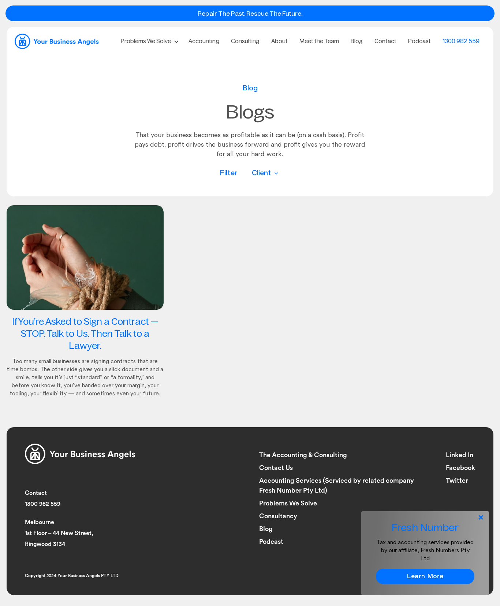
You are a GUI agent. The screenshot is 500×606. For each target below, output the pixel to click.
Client (262, 173)
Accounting (204, 41)
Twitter (457, 480)
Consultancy (278, 516)
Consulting (245, 41)
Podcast (419, 41)
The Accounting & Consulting (303, 455)
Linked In (459, 455)
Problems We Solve (146, 41)
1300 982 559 (461, 41)
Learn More (425, 577)
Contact (385, 41)
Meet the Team (319, 41)
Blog (357, 41)
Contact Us (276, 467)
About (279, 41)
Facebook (460, 467)
